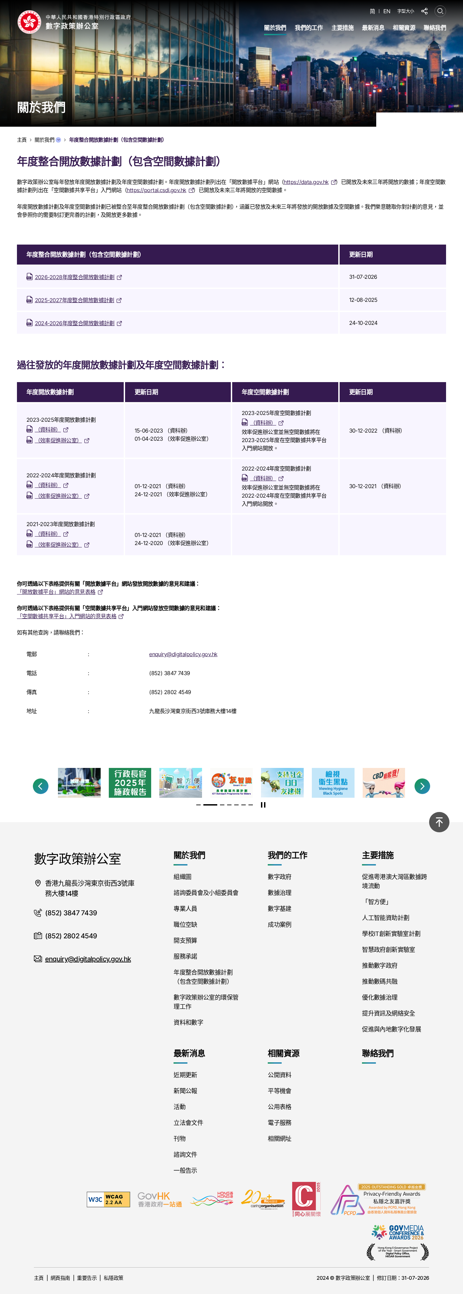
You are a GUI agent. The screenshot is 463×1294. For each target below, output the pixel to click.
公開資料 (279, 1075)
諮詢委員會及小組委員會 (206, 892)
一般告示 (185, 1170)
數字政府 (279, 876)
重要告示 (87, 1278)
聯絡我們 (435, 27)
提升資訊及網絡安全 (388, 1013)
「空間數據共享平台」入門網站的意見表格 (66, 616)
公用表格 (279, 1106)
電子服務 (279, 1122)
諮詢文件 (185, 1154)
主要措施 (342, 27)
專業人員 (185, 908)
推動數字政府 (379, 965)
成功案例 (279, 924)
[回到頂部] (439, 822)
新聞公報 (185, 1090)
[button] (40, 786)
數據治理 (279, 892)
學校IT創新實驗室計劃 (391, 933)
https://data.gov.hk (306, 182)
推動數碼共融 (379, 981)
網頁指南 (60, 1278)
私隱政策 (113, 1278)
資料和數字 (188, 1022)
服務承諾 (185, 956)
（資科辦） (48, 429)
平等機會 (279, 1090)
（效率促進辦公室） (58, 440)
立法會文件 (188, 1122)
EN (386, 11)
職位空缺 (185, 924)
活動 (179, 1106)
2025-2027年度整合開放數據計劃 (74, 300)
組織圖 (182, 876)
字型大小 (405, 11)
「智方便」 (376, 901)
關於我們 (275, 27)
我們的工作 (309, 27)
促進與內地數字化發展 (391, 1029)
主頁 (39, 1278)
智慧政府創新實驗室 (388, 949)
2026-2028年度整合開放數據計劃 (75, 277)
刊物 (179, 1138)
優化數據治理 (379, 997)
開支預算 (185, 940)
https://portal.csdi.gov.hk (156, 190)
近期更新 (185, 1075)
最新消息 (373, 27)
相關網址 (279, 1138)
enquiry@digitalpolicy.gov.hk (183, 654)
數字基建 (279, 908)
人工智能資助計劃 (385, 917)
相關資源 (404, 27)
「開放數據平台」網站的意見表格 (56, 591)
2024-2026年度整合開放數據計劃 (75, 323)
